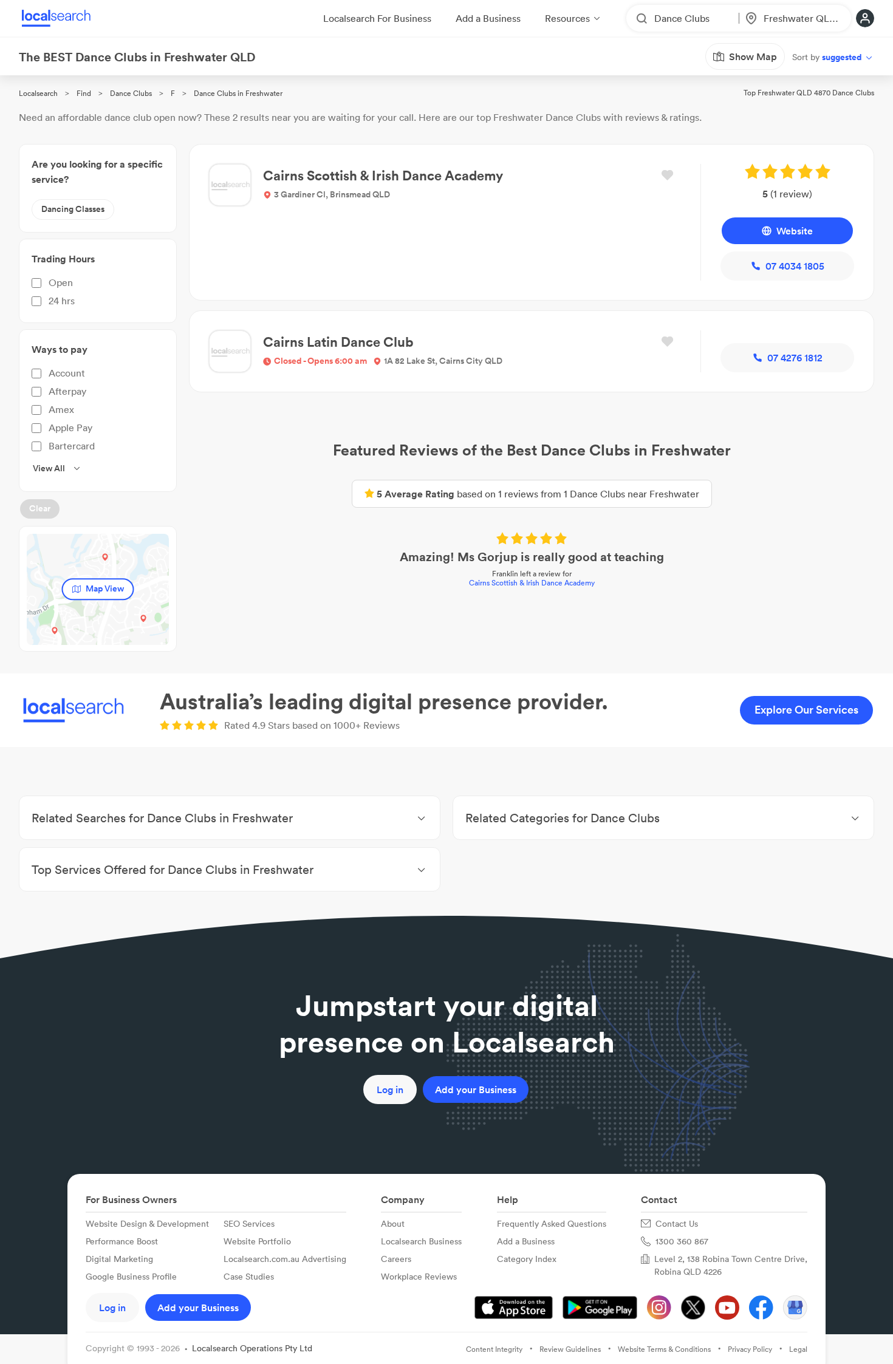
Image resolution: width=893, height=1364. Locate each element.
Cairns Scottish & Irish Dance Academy (532, 582)
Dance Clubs (131, 93)
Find (84, 93)
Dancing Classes (72, 208)
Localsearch (38, 93)
